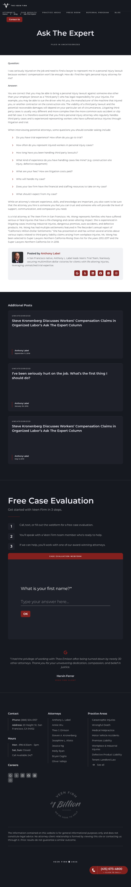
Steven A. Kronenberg (64, 735)
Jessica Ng (58, 745)
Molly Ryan (58, 750)
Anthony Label (50, 253)
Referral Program (97, 13)
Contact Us (14, 19)
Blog (118, 13)
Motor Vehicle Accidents (105, 735)
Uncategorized (70, 44)
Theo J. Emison (60, 730)
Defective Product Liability (107, 754)
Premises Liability (102, 740)
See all (100, 764)
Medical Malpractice (103, 730)
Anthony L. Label (61, 719)
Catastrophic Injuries (103, 719)
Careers (13, 765)
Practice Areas (51, 13)
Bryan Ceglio (59, 756)
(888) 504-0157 (24, 719)
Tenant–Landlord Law (104, 759)
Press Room (73, 13)
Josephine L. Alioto (62, 740)
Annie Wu (57, 724)
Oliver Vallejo (59, 761)
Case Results (29, 13)
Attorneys (9, 13)
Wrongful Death (101, 724)
